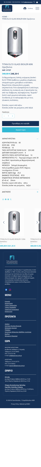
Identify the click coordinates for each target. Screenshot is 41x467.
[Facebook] (6, 199)
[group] (20, 227)
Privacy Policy (15, 404)
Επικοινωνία (8, 311)
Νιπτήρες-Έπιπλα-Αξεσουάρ (13, 326)
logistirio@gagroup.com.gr (17, 365)
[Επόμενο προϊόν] (37, 222)
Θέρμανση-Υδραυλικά (11, 336)
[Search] (34, 2)
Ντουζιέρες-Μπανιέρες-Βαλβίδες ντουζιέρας (18, 332)
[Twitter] (11, 199)
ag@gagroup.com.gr (28, 2)
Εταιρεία (7, 301)
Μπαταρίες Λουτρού (11, 328)
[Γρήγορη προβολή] (14, 222)
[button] (37, 2)
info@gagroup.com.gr (15, 355)
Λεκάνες (7, 324)
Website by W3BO (25, 404)
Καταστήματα (9, 303)
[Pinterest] (8, 199)
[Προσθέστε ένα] (12, 116)
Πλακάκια (7, 330)
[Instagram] (10, 289)
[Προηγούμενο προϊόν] (4, 222)
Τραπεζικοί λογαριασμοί (12, 309)
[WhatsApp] (3, 199)
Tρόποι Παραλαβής (10, 307)
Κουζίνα (7, 334)
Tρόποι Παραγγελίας (11, 305)
